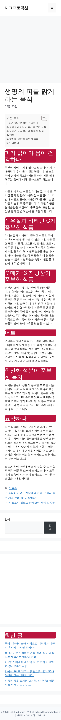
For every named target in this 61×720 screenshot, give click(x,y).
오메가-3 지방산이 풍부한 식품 (26, 130)
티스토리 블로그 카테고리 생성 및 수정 (32, 502)
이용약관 (41, 715)
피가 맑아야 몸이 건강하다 (23, 122)
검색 (7, 519)
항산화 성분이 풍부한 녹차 (24, 138)
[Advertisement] (30, 47)
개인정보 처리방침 (26, 715)
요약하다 (14, 142)
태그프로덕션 (16, 7)
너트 (11, 134)
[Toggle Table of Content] (42, 118)
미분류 (13, 488)
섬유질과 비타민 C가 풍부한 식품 (27, 126)
